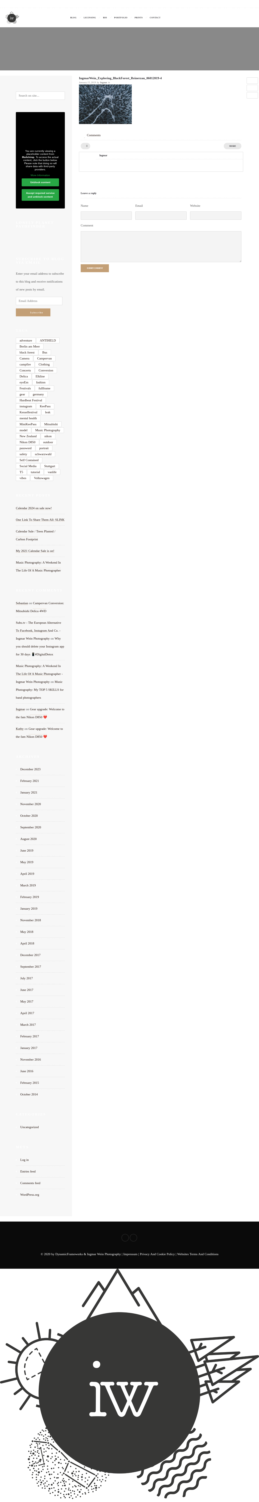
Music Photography (47, 430)
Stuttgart (49, 466)
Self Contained (29, 460)
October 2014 (29, 1094)
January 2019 (28, 908)
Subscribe (36, 312)
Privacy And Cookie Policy (157, 1254)
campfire (25, 364)
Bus (44, 352)
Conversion (46, 370)
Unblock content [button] (40, 182)
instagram (26, 406)
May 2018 (26, 932)
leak (47, 412)
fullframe (44, 388)
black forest (27, 352)
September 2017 (30, 966)
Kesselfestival (28, 412)
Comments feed (30, 1183)
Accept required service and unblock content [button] (40, 195)
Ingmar (103, 82)
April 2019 (27, 873)
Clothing (44, 364)
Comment (87, 225)
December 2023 (30, 769)
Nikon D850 (27, 442)
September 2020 (30, 827)
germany (38, 394)
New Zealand (28, 436)
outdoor (48, 442)
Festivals (25, 388)
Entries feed (28, 1171)
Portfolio (121, 18)
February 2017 (29, 1036)
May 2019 (26, 862)
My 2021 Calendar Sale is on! (35, 551)
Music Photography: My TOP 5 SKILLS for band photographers (40, 689)
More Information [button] (40, 175)
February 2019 (29, 897)
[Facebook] (242, 4)
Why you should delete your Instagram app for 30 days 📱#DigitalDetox (40, 646)
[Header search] (249, 17)
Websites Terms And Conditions (197, 1254)
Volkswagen (42, 478)
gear (22, 394)
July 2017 (26, 978)
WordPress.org (29, 1194)
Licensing (90, 18)
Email (139, 205)
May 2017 (26, 1001)
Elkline (40, 376)
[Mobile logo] (129, 1498)
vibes (23, 478)
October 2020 (29, 815)
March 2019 (28, 885)
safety (23, 454)
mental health (28, 418)
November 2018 (30, 920)
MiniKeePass (28, 424)
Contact (155, 18)
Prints (139, 18)
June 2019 (26, 850)
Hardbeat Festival (31, 400)
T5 (21, 472)
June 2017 (26, 990)
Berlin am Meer (30, 346)
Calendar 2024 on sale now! (34, 508)
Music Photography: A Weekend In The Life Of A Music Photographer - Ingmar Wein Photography (39, 674)
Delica (24, 376)
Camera (24, 358)
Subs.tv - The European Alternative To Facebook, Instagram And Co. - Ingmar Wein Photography (38, 630)
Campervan (44, 358)
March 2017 (28, 1024)
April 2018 (27, 943)
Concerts (25, 370)
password (26, 448)
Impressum (130, 1254)
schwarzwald (43, 454)
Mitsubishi (51, 424)
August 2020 (28, 839)
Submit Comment (95, 268)
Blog (73, 18)
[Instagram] (250, 4)
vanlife (52, 472)
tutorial (35, 472)
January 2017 (28, 1048)
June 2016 (26, 1071)
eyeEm (24, 382)
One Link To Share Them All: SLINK (40, 519)
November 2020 (30, 804)
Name (84, 205)
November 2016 (30, 1059)
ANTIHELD (48, 340)
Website (195, 205)
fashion (40, 382)
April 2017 (27, 1013)
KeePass (45, 406)
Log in (24, 1160)
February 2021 (29, 781)
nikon (48, 436)
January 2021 (28, 792)
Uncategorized (29, 1127)
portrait (44, 448)
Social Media (28, 466)
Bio (105, 18)
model (23, 430)
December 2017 (30, 955)
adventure (26, 340)
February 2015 (29, 1082)
